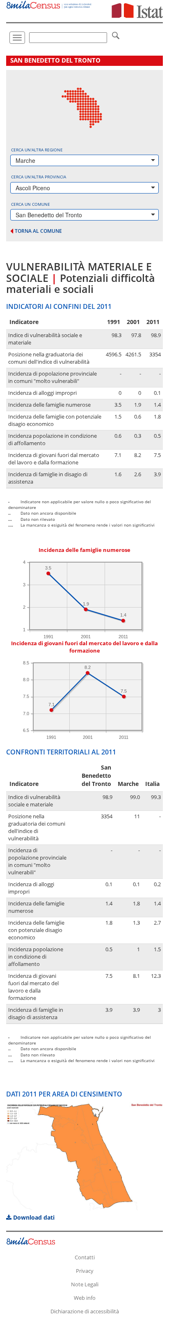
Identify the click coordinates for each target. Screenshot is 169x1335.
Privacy (85, 1270)
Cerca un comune (30, 204)
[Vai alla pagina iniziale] (49, 4)
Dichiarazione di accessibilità (84, 1311)
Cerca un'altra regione (37, 150)
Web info (85, 1297)
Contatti (85, 1257)
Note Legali (84, 1284)
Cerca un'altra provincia (38, 177)
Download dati (33, 1217)
